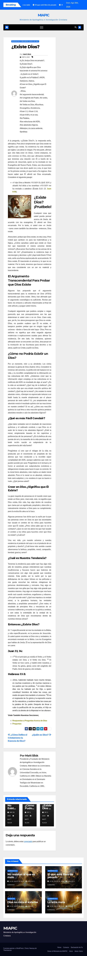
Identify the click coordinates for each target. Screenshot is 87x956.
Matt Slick (27, 54)
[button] (75, 27)
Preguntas (16, 724)
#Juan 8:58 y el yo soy (29, 115)
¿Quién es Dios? (40, 735)
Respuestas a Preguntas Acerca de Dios (25, 41)
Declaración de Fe (77, 947)
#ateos (31, 81)
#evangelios (25, 108)
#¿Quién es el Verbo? (29, 74)
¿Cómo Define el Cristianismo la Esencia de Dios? (17, 738)
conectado (28, 841)
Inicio (71, 951)
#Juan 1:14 (33, 111)
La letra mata (56, 902)
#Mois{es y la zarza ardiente (31, 128)
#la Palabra (24, 118)
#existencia (35, 108)
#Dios (23, 91)
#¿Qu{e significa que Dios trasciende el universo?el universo (33, 69)
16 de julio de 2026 (16, 881)
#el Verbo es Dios (27, 105)
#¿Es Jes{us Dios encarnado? (32, 60)
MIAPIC (43, 15)
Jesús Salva (79, 951)
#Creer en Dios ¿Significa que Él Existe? (33, 86)
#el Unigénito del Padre (29, 98)
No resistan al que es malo (21, 876)
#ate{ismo (24, 81)
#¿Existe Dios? (26, 64)
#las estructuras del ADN (30, 122)
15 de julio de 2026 (57, 881)
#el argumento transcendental (32, 94)
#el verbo (43, 98)
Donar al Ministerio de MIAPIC (57, 951)
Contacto (66, 947)
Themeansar (7, 950)
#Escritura (39, 105)
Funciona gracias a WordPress (13, 948)
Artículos (11, 898)
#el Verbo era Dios (27, 101)
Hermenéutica (12, 870)
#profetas (23, 132)
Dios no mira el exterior (22, 902)
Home (59, 947)
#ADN (42, 77)
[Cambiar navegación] (42, 27)
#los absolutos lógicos (29, 125)
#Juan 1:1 (24, 111)
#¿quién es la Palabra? (29, 77)
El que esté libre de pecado (60, 876)
